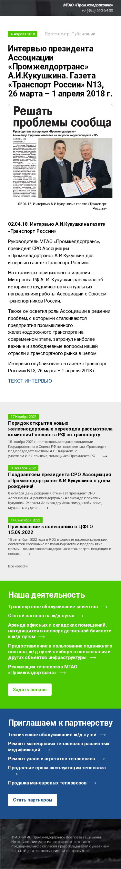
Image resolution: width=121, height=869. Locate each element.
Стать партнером (32, 800)
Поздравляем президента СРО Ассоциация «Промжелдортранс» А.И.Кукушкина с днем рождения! (59, 480)
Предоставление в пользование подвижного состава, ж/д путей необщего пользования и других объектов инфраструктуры (60, 652)
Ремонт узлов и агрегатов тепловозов (51, 759)
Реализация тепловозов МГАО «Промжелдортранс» (42, 669)
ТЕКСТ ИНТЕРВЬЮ (30, 381)
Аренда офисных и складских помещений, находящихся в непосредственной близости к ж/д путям (59, 631)
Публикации (83, 34)
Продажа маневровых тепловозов (47, 783)
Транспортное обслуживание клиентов (53, 607)
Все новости (18, 566)
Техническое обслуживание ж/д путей (52, 735)
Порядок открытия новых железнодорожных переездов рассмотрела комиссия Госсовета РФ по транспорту (60, 429)
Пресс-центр (57, 34)
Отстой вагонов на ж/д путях (41, 616)
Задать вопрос (30, 689)
